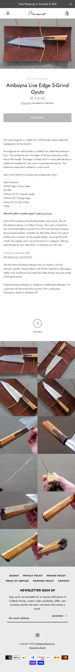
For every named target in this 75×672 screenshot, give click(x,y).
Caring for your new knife (16, 253)
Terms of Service (17, 580)
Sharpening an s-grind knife (17, 257)
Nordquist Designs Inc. (45, 643)
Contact (64, 580)
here (54, 174)
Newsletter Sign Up (37, 590)
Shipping (25, 103)
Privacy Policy (33, 575)
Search (14, 575)
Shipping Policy (43, 580)
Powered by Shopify (37, 647)
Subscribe (57, 616)
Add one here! (44, 213)
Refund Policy (56, 575)
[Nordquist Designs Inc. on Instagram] (37, 635)
